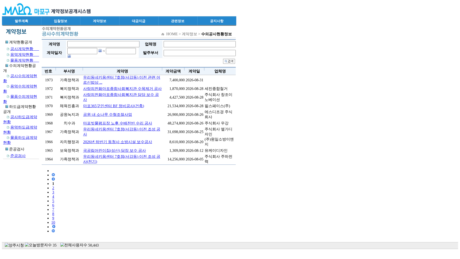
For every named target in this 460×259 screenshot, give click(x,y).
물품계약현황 (24, 60)
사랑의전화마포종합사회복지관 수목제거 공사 (122, 89)
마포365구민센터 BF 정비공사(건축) (113, 106)
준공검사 (18, 156)
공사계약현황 (24, 49)
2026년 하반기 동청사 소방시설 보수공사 (117, 142)
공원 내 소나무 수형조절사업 (107, 114)
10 (53, 222)
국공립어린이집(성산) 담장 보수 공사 (114, 150)
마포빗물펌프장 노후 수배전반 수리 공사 (117, 123)
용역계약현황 (24, 55)
